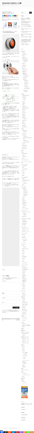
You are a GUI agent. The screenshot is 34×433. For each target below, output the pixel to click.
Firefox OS (23, 133)
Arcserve (24, 189)
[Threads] (15, 15)
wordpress (23, 156)
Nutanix (23, 307)
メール (3, 297)
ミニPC (23, 242)
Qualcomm (23, 120)
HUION (24, 240)
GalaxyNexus (24, 54)
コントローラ (24, 318)
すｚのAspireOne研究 (24, 414)
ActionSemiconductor (25, 95)
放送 (22, 365)
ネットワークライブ (25, 360)
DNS (23, 178)
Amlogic (23, 103)
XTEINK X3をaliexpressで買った (25, 24)
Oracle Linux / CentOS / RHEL (27, 137)
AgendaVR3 (24, 165)
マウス (23, 320)
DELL (23, 172)
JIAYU (25, 85)
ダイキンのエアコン (9, 126)
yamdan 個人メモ (23, 409)
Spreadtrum (25, 90)
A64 (23, 98)
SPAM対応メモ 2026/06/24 (25, 44)
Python (23, 258)
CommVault (25, 192)
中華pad (23, 71)
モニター (22, 290)
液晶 (22, 326)
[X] (4, 15)
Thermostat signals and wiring (8, 84)
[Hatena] (10, 15)
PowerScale (24, 202)
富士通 (23, 234)
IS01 (23, 55)
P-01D (23, 63)
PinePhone (23, 216)
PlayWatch (23, 275)
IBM (22, 175)
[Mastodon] (8, 15)
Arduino (23, 323)
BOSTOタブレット (24, 338)
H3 (23, 99)
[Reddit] (6, 15)
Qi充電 (23, 277)
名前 (3, 293)
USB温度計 (23, 280)
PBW (22, 150)
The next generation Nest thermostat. (8, 32)
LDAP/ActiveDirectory (25, 180)
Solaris (23, 143)
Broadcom (24, 74)
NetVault (24, 195)
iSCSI (23, 199)
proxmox (23, 312)
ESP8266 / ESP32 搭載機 (25, 325)
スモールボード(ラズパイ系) (25, 218)
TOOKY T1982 (26, 88)
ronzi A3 (24, 61)
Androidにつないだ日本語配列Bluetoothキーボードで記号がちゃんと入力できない (26, 19)
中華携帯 (23, 73)
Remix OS (24, 131)
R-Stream (23, 65)
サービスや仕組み (23, 177)
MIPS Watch (25, 60)
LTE (22, 293)
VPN (24, 358)
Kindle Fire (23, 57)
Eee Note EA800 (24, 269)
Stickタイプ (23, 68)
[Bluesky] (13, 15)
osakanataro (9, 11)
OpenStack (23, 309)
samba (23, 207)
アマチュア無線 (24, 352)
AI (22, 245)
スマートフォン (23, 210)
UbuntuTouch (24, 145)
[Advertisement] (10, 227)
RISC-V (23, 123)
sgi (22, 167)
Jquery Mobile (24, 153)
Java (23, 253)
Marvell (24, 77)
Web (21, 152)
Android (22, 51)
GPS (23, 347)
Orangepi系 (23, 221)
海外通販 (22, 330)
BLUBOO (25, 80)
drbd (23, 197)
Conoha (23, 301)
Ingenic (24, 118)
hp (22, 173)
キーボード (23, 317)
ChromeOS (24, 136)
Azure (23, 299)
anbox (23, 52)
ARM (23, 104)
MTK (24, 79)
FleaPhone (25, 83)
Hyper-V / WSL (24, 304)
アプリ (22, 158)
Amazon (23, 298)
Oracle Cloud (24, 310)
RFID (23, 349)
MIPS (23, 117)
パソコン (22, 236)
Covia (24, 213)
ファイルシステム (24, 208)
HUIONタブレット (24, 339)
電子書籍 (22, 378)
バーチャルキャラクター (25, 374)
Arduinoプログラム (24, 248)
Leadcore (23, 112)
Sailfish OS (24, 140)
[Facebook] (3, 15)
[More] (17, 15)
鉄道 (21, 368)
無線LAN (23, 366)
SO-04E (23, 66)
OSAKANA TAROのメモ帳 (11, 3)
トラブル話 (23, 373)
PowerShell (23, 256)
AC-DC (23, 381)
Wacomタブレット (24, 341)
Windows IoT (24, 148)
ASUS (23, 285)
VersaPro (23, 237)
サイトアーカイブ (23, 164)
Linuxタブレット (24, 229)
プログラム (22, 244)
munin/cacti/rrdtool (24, 333)
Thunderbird (26, 86)
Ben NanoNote (24, 267)
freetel (25, 91)
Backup (23, 188)
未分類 (22, 328)
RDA (22, 122)
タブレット (22, 226)
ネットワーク (24, 355)
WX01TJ (24, 363)
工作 (21, 322)
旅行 (22, 376)
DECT (23, 346)
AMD (23, 101)
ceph (24, 205)
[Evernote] (11, 15)
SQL (22, 261)
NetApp (23, 200)
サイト (3, 302)
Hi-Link (23, 272)
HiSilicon (23, 109)
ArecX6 (23, 266)
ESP (22, 250)
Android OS (23, 130)
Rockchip (23, 125)
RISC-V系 (23, 224)
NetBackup (24, 194)
